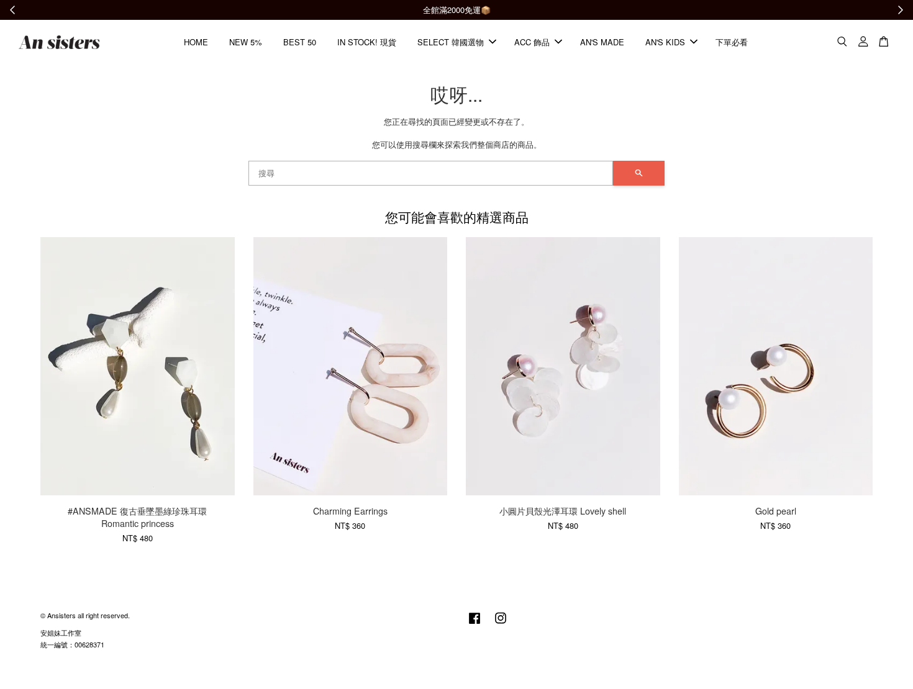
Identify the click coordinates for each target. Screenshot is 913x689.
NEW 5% (245, 42)
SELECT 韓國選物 (450, 42)
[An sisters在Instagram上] (500, 624)
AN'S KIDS (665, 42)
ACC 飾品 (532, 42)
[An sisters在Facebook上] (474, 624)
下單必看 (731, 42)
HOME (196, 42)
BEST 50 (299, 42)
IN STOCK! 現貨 (366, 42)
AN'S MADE (602, 42)
